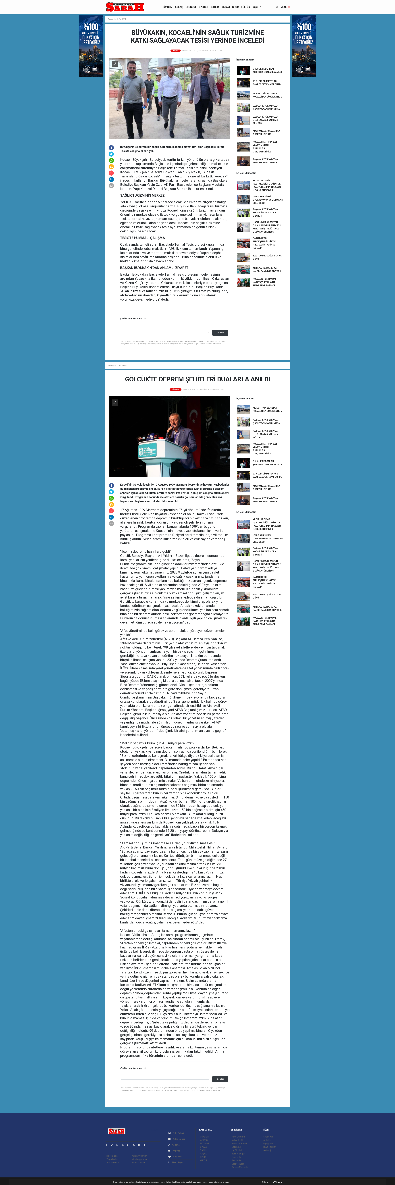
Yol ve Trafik (237, 1140)
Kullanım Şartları (139, 1156)
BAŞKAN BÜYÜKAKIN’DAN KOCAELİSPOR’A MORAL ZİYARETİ (265, 212)
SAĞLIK (215, 7)
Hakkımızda (112, 1156)
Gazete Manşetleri (240, 1167)
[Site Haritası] (140, 1145)
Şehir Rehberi (238, 1164)
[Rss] (135, 1145)
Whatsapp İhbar (139, 1159)
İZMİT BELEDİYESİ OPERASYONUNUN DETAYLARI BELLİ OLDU (268, 199)
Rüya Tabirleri (269, 1147)
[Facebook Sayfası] (108, 1145)
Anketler (267, 1140)
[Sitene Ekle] (146, 1145)
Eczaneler (236, 1147)
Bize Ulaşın (177, 1162)
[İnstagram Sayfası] (118, 1145)
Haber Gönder (138, 1162)
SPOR (235, 7)
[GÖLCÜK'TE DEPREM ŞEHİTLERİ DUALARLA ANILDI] (169, 436)
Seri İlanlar (237, 1160)
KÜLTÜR (245, 7)
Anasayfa (112, 19)
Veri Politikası (112, 1162)
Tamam (278, 1182)
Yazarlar (176, 1145)
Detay (266, 1182)
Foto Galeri (178, 1133)
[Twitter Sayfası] (113, 1145)
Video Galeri (178, 1139)
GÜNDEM (167, 7)
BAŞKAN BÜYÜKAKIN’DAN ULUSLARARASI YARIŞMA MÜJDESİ (265, 120)
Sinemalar (236, 1157)
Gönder (220, 332)
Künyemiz (177, 1156)
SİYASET (203, 7)
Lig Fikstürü (237, 1150)
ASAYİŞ (179, 7)
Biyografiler (268, 1143)
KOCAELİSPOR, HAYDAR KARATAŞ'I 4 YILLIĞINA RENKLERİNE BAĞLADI (264, 282)
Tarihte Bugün (238, 1153)
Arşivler (176, 1151)
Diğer (255, 7)
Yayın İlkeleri (112, 1159)
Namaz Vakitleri (239, 1143)
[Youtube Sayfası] (124, 1145)
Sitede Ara (268, 1136)
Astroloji (267, 1150)
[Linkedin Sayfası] (129, 1145)
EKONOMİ (191, 7)
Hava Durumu (238, 1136)
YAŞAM (226, 7)
